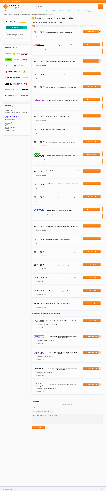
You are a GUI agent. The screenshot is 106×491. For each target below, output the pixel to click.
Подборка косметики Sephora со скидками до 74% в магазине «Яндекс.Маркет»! (62, 45)
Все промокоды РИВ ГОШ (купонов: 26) (45, 372)
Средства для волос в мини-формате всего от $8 (58, 239)
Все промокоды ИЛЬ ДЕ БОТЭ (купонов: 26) (46, 324)
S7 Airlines (62, 11)
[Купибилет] (16, 72)
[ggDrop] (24, 78)
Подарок (82, 26)
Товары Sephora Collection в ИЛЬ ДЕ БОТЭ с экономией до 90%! (61, 320)
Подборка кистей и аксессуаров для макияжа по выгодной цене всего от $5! (63, 184)
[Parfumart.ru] (24, 96)
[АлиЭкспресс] (16, 60)
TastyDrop (81, 11)
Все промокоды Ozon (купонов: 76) (44, 214)
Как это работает (21, 11)
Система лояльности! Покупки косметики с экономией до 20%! (61, 87)
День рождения (91, 26)
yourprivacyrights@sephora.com (12, 116)
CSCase (54, 11)
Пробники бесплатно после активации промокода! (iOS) (59, 32)
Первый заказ (54, 26)
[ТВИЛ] (9, 96)
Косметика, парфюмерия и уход (39, 14)
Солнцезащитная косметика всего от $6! (55, 129)
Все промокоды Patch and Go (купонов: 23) (46, 388)
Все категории (9, 11)
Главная (5, 14)
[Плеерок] (24, 60)
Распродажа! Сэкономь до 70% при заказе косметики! (59, 116)
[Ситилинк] (16, 96)
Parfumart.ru (71, 11)
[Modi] (9, 84)
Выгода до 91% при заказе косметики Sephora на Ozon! (60, 210)
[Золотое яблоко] (9, 54)
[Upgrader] (9, 78)
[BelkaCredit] (9, 66)
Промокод (39, 26)
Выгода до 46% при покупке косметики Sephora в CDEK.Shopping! (62, 155)
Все (33, 26)
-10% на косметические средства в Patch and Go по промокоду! (61, 384)
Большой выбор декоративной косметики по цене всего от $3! (61, 252)
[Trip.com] (16, 66)
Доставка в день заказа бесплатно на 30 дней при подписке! (60, 142)
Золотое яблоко (45, 11)
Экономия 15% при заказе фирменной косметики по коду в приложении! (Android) (63, 353)
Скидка (47, 26)
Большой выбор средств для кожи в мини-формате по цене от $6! (62, 226)
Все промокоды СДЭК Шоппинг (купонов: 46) (46, 159)
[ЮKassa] (16, 78)
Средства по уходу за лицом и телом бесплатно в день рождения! (62, 197)
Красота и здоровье (25, 14)
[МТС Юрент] (9, 72)
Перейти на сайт (14, 27)
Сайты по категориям (14, 14)
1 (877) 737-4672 (9, 115)
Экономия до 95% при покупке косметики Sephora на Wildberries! (62, 100)
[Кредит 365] (24, 84)
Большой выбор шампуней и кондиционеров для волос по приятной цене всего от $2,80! (62, 171)
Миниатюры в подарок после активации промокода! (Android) (60, 61)
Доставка (63, 26)
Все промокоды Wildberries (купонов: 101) (46, 104)
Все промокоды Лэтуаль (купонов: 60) (45, 340)
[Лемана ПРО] (24, 72)
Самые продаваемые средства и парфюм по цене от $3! (59, 265)
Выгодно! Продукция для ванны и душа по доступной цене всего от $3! (63, 291)
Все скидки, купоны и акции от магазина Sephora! (58, 303)
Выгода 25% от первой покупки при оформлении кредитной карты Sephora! (62, 74)
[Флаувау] (16, 90)
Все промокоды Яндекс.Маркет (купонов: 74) (46, 49)
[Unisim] (24, 90)
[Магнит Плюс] (24, 54)
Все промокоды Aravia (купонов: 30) (44, 356)
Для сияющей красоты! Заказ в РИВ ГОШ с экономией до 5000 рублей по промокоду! (62, 369)
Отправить (38, 427)
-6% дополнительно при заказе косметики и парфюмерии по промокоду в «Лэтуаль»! (62, 337)
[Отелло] (9, 60)
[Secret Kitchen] (9, 90)
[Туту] (16, 84)
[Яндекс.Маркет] (24, 66)
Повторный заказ (73, 26)
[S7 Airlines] (16, 54)
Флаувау (88, 11)
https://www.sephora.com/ (11, 117)
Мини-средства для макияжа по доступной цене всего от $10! (61, 277)
